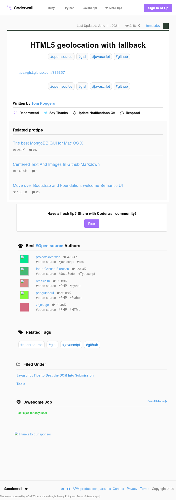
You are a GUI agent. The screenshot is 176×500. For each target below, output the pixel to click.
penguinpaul (45, 292)
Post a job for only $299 (31, 413)
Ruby (51, 8)
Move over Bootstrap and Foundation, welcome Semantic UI (68, 185)
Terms (144, 488)
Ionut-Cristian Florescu (52, 268)
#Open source (50, 246)
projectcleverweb (48, 256)
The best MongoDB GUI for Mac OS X (48, 143)
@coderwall (13, 488)
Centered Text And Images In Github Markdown (56, 164)
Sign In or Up (158, 7)
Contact (118, 488)
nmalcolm (43, 281)
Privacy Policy (64, 496)
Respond (132, 112)
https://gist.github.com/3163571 (41, 72)
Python (69, 8)
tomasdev (153, 25)
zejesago (42, 304)
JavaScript (90, 8)
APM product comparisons (92, 488)
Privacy (132, 488)
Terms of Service (86, 496)
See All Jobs (156, 401)
